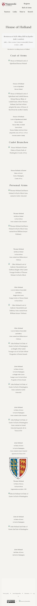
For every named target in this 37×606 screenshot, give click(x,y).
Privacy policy (6, 593)
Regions (27, 4)
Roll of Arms (26, 8)
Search (30, 12)
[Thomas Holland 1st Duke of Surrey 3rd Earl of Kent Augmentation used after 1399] (18, 468)
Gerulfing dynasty (19, 49)
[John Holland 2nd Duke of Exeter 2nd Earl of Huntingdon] (18, 536)
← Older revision (11, 42)
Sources (7, 12)
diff (5, 42)
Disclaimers (27, 593)
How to (22, 12)
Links (15, 12)
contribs (20, 39)
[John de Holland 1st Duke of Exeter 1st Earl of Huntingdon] (18, 503)
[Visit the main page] (10, 4)
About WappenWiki (17, 593)
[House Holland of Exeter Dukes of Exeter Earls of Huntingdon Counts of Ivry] (18, 157)
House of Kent (24, 132)
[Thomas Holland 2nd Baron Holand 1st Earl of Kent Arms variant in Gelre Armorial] (18, 200)
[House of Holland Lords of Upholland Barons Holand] (18, 71)
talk (15, 39)
